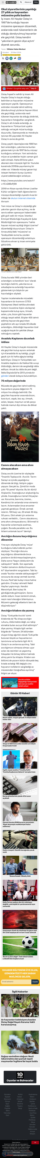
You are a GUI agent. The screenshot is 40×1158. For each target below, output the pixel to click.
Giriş (36, 2)
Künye (32, 1131)
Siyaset (7, 1097)
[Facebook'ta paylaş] (7, 58)
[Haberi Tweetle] (3, 58)
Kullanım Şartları (33, 1100)
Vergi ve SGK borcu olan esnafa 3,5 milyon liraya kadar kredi (19, 745)
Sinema (20, 1104)
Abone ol (28, 2)
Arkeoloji (20, 1099)
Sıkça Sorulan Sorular (32, 1125)
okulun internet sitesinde (23, 198)
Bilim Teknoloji (7, 1112)
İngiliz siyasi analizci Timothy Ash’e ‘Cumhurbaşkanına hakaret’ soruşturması (19, 771)
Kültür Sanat (20, 1096)
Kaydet (35, 982)
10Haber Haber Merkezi (16, 49)
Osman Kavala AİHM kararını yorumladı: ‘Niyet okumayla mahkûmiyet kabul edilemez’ (18, 824)
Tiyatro (20, 1106)
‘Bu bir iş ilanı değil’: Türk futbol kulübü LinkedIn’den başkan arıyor (18, 958)
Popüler (7, 1108)
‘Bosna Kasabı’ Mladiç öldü (20, 876)
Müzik (20, 1101)
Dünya (7, 1101)
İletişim (32, 1134)
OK (35, 1142)
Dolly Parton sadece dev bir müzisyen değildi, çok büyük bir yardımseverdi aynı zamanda (19, 904)
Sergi (20, 1108)
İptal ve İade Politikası (32, 1110)
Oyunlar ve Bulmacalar (20, 1080)
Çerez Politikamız (32, 1105)
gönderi (5, 376)
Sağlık (7, 1106)
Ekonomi (7, 1099)
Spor (7, 1104)
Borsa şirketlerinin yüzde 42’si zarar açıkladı (17, 797)
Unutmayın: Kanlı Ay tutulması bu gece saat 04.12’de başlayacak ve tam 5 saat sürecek (20, 931)
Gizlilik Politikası (32, 1119)
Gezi (7, 1115)
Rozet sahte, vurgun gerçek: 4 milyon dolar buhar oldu (19, 718)
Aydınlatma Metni (33, 1096)
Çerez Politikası (9, 1155)
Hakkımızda (32, 1129)
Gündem (5, 52)
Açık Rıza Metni (33, 1114)
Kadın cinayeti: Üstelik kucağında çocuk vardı (18, 851)
